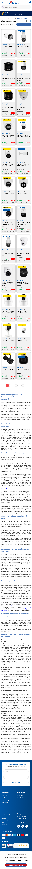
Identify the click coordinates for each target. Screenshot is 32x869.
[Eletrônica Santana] (14, 2)
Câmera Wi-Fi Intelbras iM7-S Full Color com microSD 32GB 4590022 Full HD (23, 341)
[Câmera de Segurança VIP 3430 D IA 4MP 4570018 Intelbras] (8, 124)
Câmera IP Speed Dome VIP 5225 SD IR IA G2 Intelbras (23, 47)
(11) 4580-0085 (22, 816)
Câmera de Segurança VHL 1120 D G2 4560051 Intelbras (23, 106)
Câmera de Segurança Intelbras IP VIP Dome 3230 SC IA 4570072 (7, 223)
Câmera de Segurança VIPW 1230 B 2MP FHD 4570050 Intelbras (7, 165)
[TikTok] (26, 826)
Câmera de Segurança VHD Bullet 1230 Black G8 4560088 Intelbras (23, 282)
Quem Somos (5, 795)
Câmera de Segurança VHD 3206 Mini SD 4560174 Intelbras (23, 77)
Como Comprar (5, 812)
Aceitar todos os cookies (16, 865)
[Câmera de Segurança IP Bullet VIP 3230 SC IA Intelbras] (23, 153)
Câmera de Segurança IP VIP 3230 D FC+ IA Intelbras (8, 194)
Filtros (24, 24)
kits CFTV (28, 607)
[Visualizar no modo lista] (27, 21)
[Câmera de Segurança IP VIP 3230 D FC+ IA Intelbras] (8, 183)
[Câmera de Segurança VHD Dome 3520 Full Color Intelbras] (8, 271)
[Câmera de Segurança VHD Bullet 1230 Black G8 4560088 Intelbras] (23, 271)
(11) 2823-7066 (22, 814)
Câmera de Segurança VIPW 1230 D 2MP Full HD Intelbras (23, 194)
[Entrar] (26, 2)
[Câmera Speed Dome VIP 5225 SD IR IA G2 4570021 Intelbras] (8, 241)
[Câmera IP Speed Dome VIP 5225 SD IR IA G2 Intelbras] (23, 36)
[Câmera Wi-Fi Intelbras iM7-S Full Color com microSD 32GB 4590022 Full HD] (23, 330)
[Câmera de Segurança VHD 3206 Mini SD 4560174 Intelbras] (23, 66)
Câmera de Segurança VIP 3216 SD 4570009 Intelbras (23, 135)
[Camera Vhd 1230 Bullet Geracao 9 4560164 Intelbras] (8, 36)
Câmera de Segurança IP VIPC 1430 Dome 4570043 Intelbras (23, 252)
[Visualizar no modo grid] (30, 21)
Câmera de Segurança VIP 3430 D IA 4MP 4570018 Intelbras (8, 135)
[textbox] (16, 7)
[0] (29, 2)
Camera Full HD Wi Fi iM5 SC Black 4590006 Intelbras (8, 370)
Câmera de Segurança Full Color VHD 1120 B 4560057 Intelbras (7, 106)
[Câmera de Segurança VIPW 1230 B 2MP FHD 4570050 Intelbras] (8, 153)
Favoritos (19, 800)
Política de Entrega (6, 814)
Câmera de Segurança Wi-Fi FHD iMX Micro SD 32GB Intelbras (8, 341)
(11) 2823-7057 (22, 818)
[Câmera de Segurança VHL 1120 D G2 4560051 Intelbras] (23, 95)
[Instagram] (22, 826)
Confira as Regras (19, 14)
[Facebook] (18, 826)
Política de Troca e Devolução (6, 817)
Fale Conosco (5, 804)
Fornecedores (5, 802)
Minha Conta (20, 795)
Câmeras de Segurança (22, 18)
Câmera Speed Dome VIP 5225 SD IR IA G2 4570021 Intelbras (8, 252)
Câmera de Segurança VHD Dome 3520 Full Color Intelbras (7, 282)
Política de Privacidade (22, 860)
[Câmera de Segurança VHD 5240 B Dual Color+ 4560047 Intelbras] (8, 66)
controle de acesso (11, 605)
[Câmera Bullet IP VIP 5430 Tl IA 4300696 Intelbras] (23, 212)
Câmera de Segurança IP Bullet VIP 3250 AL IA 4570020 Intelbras (23, 370)
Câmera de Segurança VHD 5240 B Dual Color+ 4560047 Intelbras (8, 77)
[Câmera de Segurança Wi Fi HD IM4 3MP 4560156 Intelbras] (23, 300)
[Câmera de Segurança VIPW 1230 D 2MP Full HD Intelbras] (23, 183)
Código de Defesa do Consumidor (6, 823)
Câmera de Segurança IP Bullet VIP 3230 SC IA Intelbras (23, 165)
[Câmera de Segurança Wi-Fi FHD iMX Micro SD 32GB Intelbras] (8, 330)
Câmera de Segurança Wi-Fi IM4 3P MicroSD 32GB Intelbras (8, 312)
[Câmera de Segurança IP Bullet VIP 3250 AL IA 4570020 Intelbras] (23, 359)
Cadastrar (16, 782)
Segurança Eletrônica (10, 18)
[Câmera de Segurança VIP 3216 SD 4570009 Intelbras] (23, 124)
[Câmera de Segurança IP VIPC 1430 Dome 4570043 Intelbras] (23, 241)
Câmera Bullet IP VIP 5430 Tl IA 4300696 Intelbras (23, 223)
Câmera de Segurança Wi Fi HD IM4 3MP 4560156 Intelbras (23, 312)
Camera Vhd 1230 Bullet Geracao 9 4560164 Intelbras (8, 47)
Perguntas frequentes (7, 800)
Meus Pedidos (20, 797)
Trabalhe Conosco (6, 797)
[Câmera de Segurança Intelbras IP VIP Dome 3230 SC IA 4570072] (8, 212)
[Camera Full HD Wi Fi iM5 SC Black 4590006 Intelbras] (8, 359)
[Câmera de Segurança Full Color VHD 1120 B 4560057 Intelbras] (8, 95)
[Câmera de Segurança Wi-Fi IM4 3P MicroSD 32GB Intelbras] (8, 300)
